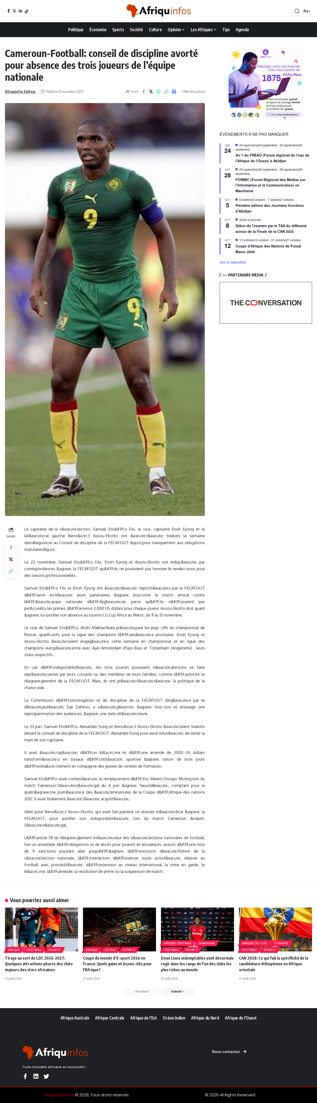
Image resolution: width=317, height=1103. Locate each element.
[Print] (174, 92)
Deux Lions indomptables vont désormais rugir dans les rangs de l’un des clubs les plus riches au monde (197, 964)
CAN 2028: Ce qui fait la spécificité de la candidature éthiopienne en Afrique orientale (273, 964)
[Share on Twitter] (151, 92)
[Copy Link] (166, 92)
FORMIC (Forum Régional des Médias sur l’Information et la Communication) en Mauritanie (270, 185)
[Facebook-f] (25, 1076)
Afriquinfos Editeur (20, 91)
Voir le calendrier (233, 262)
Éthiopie (281, 943)
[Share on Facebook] (143, 92)
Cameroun (206, 943)
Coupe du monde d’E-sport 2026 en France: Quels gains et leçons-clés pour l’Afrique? (117, 964)
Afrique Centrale (178, 943)
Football (34, 949)
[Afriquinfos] (158, 11)
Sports (55, 949)
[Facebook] (8, 11)
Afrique (14, 949)
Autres (110, 949)
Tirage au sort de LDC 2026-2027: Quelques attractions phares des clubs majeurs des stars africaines (39, 964)
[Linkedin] (36, 1076)
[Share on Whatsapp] (158, 92)
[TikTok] (26, 11)
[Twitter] (14, 11)
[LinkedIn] (21, 11)
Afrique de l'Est (255, 943)
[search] (297, 11)
